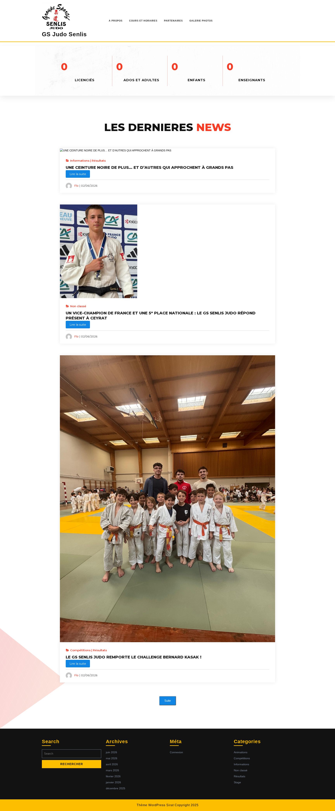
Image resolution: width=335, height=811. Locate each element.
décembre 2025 (115, 788)
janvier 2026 (113, 782)
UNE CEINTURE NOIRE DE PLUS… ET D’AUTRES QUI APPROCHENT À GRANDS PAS (149, 167)
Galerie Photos (201, 20)
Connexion (176, 752)
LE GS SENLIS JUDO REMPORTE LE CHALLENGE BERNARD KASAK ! (133, 657)
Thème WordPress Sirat (155, 805)
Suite (167, 700)
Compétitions (80, 650)
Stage (237, 782)
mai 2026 (111, 758)
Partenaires (173, 20)
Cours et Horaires (143, 20)
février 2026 (113, 776)
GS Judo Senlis (64, 34)
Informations (79, 160)
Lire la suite (78, 174)
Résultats (99, 160)
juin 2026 (111, 752)
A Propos (116, 20)
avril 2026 (112, 764)
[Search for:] (71, 754)
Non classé (78, 306)
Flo (76, 185)
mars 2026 (112, 770)
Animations (240, 752)
